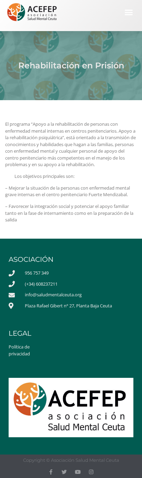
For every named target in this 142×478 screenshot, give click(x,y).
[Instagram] (91, 472)
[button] (128, 12)
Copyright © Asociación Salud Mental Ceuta (71, 460)
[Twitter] (64, 472)
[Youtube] (77, 472)
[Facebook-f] (50, 472)
